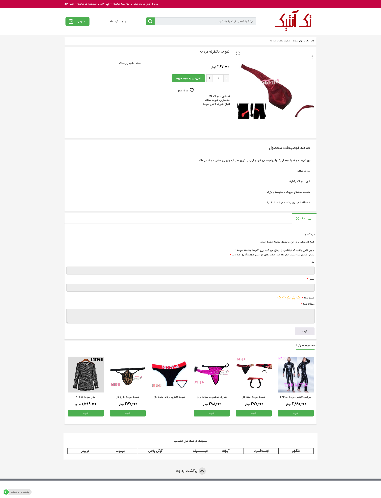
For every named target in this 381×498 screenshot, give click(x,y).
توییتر (85, 450)
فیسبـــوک (200, 450)
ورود (123, 21)
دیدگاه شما (308, 304)
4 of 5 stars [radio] (284, 297)
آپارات (225, 450)
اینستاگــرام (261, 450)
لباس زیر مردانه (300, 41)
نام (312, 262)
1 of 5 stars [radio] (298, 297)
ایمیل (311, 279)
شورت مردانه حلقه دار (295, 397)
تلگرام (296, 450)
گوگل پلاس (155, 450)
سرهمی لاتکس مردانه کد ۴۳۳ (85, 397)
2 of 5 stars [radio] (293, 297)
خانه (312, 41)
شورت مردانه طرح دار (169, 397)
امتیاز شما (308, 298)
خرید (295, 413)
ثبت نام (114, 21)
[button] (237, 53)
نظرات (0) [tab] (301, 218)
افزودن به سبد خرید (188, 78)
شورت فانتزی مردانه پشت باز (211, 397)
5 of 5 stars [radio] (279, 297)
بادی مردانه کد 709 (127, 397)
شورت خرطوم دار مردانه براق (254, 397)
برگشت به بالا (187, 471)
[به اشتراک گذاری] (311, 57)
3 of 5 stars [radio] (289, 297)
